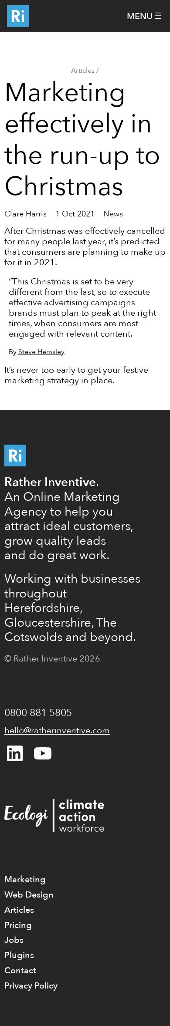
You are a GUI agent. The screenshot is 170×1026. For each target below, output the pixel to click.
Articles (83, 70)
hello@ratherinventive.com (57, 730)
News (113, 214)
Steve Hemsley (41, 352)
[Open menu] (145, 16)
